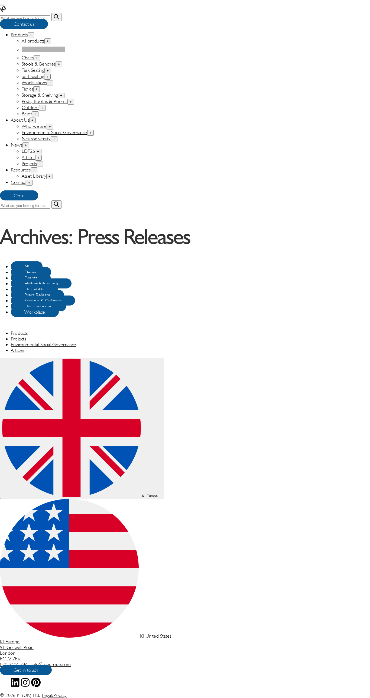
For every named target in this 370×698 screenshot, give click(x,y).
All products (33, 41)
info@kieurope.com (51, 664)
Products (19, 34)
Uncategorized (38, 306)
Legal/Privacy (54, 695)
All (26, 266)
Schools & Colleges (42, 300)
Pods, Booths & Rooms (44, 101)
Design (31, 272)
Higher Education (41, 283)
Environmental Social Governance (54, 132)
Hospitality (34, 289)
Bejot (27, 113)
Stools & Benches (39, 64)
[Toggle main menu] (2, 4)
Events (30, 278)
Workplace (34, 312)
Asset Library (34, 176)
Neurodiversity (36, 138)
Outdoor (30, 107)
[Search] (56, 17)
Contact (18, 182)
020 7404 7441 (16, 664)
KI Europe (150, 496)
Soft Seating (33, 76)
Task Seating (33, 70)
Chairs (28, 57)
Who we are (34, 126)
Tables (27, 89)
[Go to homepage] (3, 10)
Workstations (34, 82)
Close (19, 195)
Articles (28, 157)
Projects (29, 163)
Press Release (37, 295)
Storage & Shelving (40, 95)
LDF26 (28, 151)
